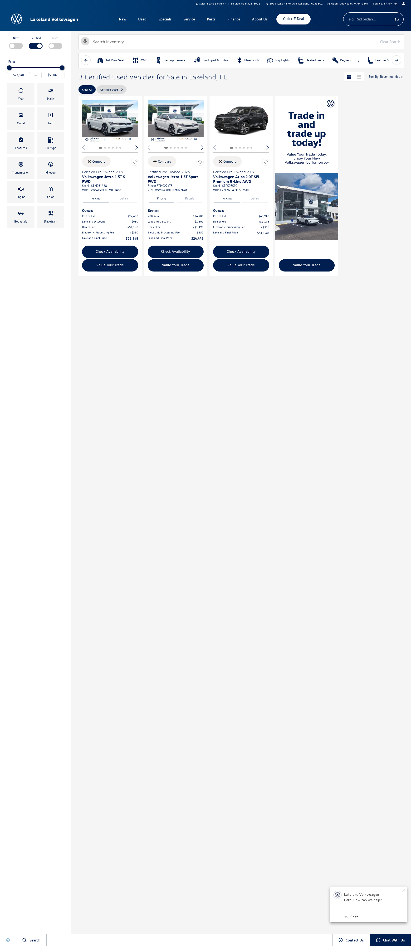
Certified (35, 38)
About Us (260, 19)
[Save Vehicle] (134, 162)
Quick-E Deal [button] (293, 18)
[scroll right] (396, 60)
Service (189, 19)
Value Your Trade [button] (110, 265)
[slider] (9, 67)
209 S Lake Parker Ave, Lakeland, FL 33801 (296, 3)
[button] (20, 94)
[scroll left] (86, 60)
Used (142, 19)
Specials (164, 19)
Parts (211, 19)
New (122, 19)
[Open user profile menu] (403, 3)
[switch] (16, 42)
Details (124, 198)
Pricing (96, 198)
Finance (233, 19)
